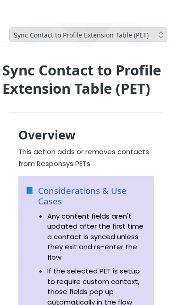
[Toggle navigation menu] (34, 11)
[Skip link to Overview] (12, 135)
